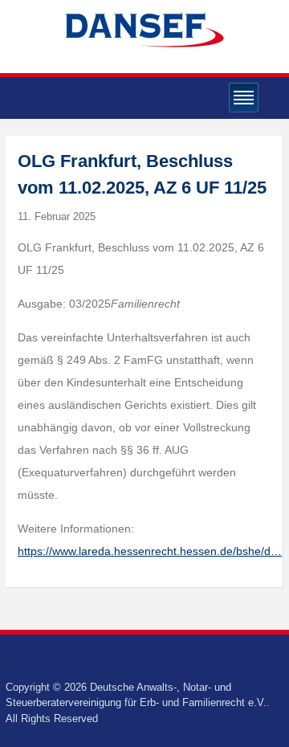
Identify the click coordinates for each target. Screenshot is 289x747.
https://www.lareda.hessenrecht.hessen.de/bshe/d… (150, 551)
